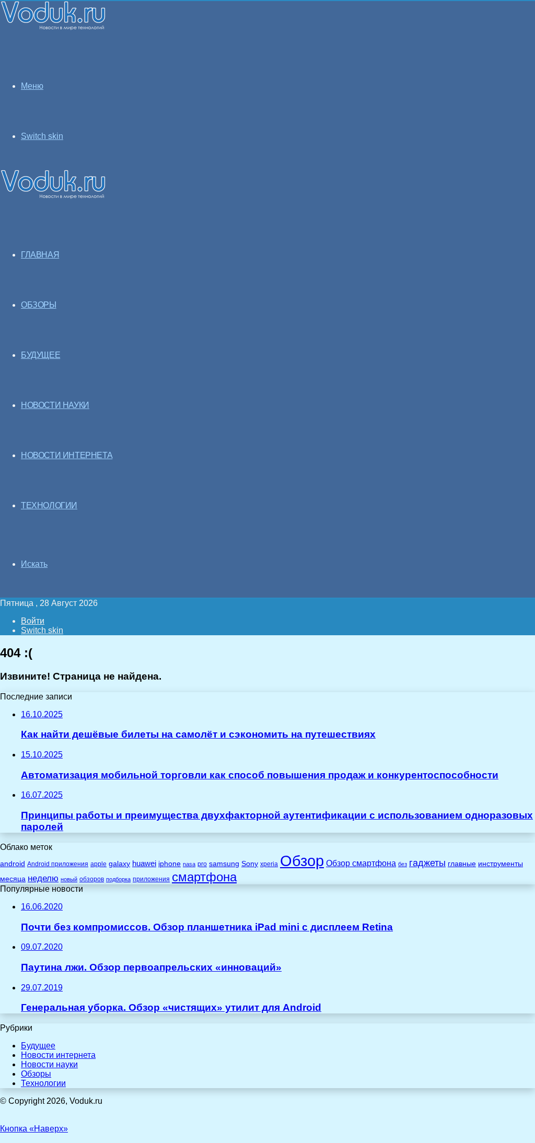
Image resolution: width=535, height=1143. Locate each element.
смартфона (204, 877)
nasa (189, 864)
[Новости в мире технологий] (53, 27)
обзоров (91, 879)
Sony (249, 863)
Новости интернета (66, 455)
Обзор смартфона (361, 863)
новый (69, 879)
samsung (224, 864)
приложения (151, 879)
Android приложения (57, 863)
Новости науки (49, 1064)
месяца (13, 879)
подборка (118, 879)
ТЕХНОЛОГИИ (49, 505)
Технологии (43, 1083)
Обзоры (36, 1073)
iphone (169, 864)
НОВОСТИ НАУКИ (55, 405)
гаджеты (427, 863)
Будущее (38, 1045)
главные (462, 864)
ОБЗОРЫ (38, 304)
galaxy (119, 864)
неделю (43, 878)
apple (98, 863)
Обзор (302, 860)
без (402, 864)
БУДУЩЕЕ (40, 355)
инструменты (500, 864)
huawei (144, 863)
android (12, 864)
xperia (269, 864)
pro (202, 864)
